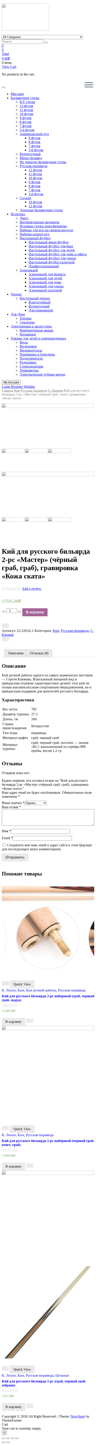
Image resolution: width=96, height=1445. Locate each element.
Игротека (18, 214)
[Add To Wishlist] (5, 625)
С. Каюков (55, 390)
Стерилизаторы (31, 366)
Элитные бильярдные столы (41, 210)
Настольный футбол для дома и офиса (58, 254)
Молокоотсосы (31, 350)
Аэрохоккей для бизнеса (47, 274)
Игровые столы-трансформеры (43, 226)
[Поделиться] (8, 1438)
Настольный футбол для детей (52, 250)
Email (7, 838)
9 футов (25, 118)
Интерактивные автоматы (39, 222)
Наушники (28, 334)
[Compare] (5, 639)
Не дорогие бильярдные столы (43, 162)
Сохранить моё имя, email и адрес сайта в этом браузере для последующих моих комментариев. (47, 847)
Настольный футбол (35, 238)
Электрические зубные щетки (42, 374)
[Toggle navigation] (88, 85)
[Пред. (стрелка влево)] (3, 1442)
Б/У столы (27, 102)
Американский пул (34, 134)
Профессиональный (44, 266)
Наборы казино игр (34, 234)
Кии (17, 390)
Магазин (17, 94)
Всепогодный (30, 154)
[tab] (15, 653)
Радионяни (28, 362)
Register (17, 387)
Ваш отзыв (11, 807)
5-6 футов (27, 130)
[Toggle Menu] (3, 87)
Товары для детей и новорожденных (38, 338)
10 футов (26, 114)
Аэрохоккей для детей (45, 278)
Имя (6, 831)
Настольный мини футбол (49, 242)
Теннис (16, 294)
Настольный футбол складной (52, 262)
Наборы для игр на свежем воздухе (46, 230)
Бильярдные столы (25, 98)
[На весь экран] (12, 1438)
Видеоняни (28, 346)
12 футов (26, 106)
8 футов (25, 122)
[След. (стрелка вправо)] (8, 1442)
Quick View (22, 984)
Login (6, 387)
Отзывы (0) (39, 653)
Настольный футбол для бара (51, 246)
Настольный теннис (35, 298)
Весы (24, 342)
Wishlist (29, 387)
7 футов (25, 126)
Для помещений (41, 310)
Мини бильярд (31, 158)
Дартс (24, 218)
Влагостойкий (39, 302)
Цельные (62, 1375)
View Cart (9, 67)
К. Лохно (9, 990)
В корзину (35, 612)
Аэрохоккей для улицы (46, 286)
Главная (7, 390)
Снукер (25, 198)
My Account (11, 382)
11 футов (26, 110)
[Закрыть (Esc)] (3, 1438)
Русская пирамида (33, 166)
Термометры (29, 370)
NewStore (78, 1416)
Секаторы (27, 322)
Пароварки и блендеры (37, 354)
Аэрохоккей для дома (45, 282)
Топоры (25, 318)
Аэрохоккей (29, 270)
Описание (16, 653)
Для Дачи (18, 314)
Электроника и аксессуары (31, 326)
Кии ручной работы (41, 990)
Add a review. (32, 588)
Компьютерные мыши (36, 330)
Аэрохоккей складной (45, 290)
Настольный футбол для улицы (52, 258)
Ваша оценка (13, 803)
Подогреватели (31, 358)
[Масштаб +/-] (17, 1438)
